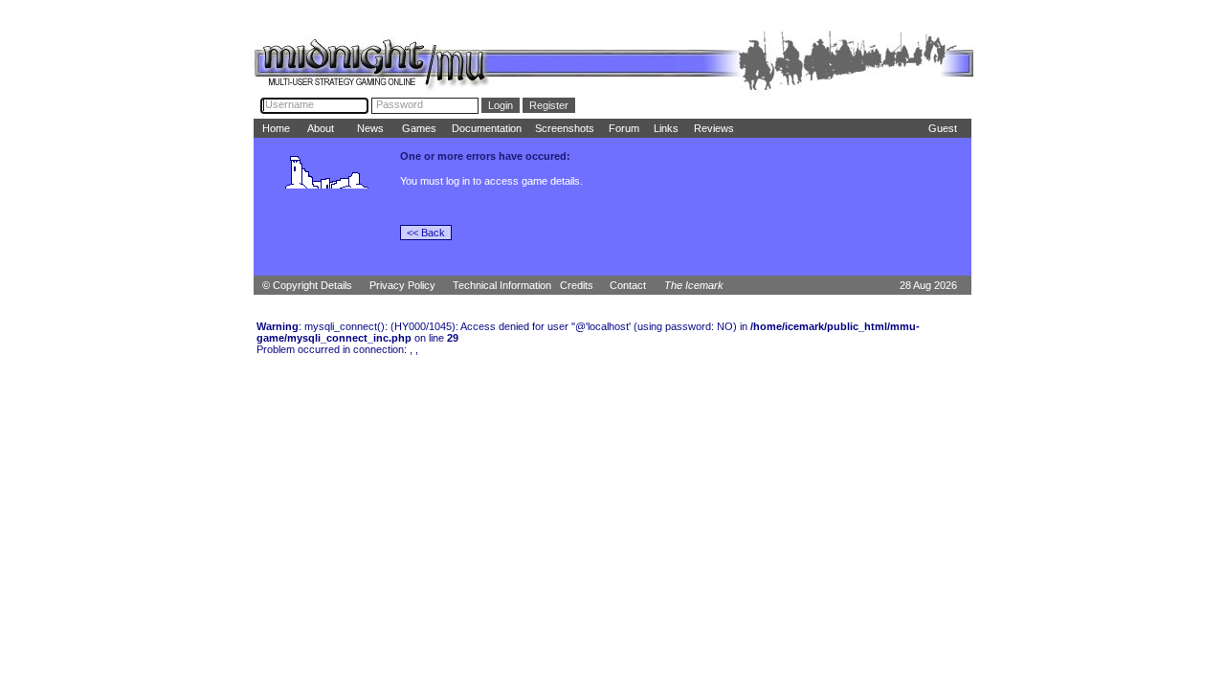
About (320, 128)
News (370, 128)
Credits (576, 285)
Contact (628, 285)
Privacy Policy (402, 285)
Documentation (487, 128)
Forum (624, 128)
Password (399, 104)
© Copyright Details (307, 285)
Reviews (714, 128)
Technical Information (502, 285)
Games (419, 128)
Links (666, 128)
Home (276, 128)
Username (289, 104)
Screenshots (564, 128)
